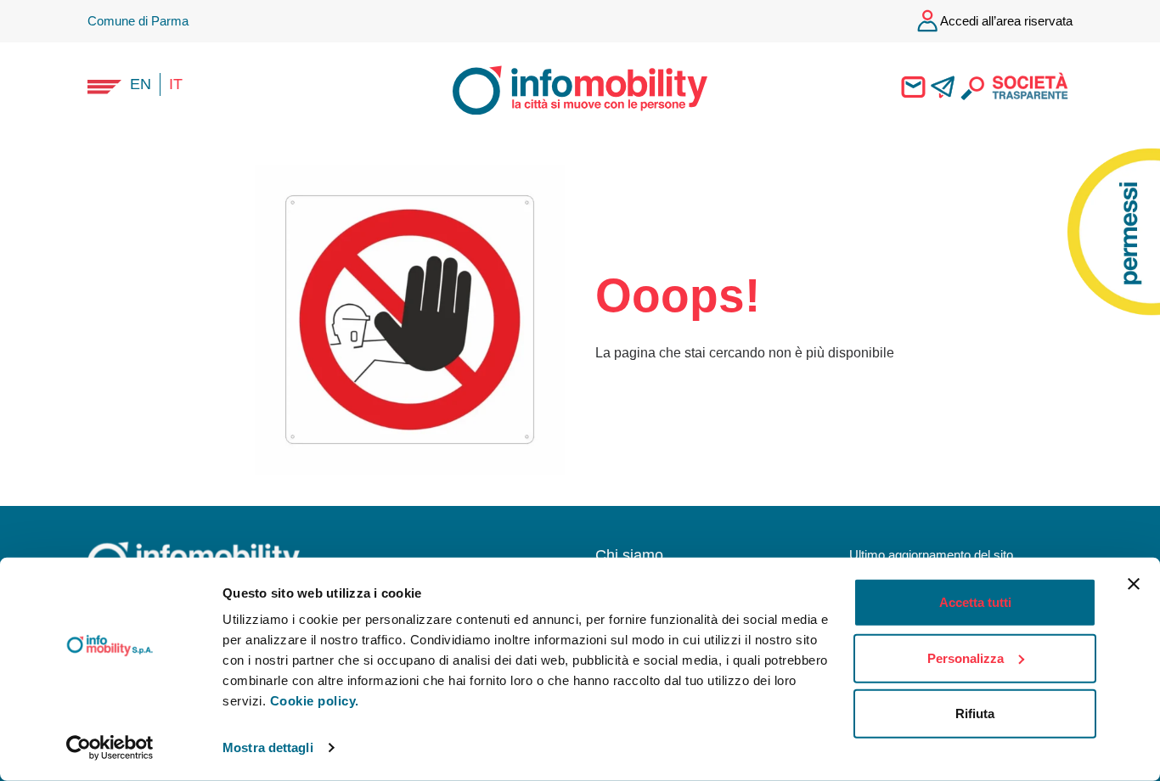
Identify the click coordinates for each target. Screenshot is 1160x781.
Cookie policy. (314, 701)
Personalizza (965, 657)
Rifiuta (974, 713)
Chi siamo (629, 555)
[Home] (565, 88)
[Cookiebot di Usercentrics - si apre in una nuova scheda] (110, 748)
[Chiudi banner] (1134, 584)
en (140, 84)
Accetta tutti (975, 602)
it (176, 84)
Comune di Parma (138, 21)
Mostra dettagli (267, 747)
